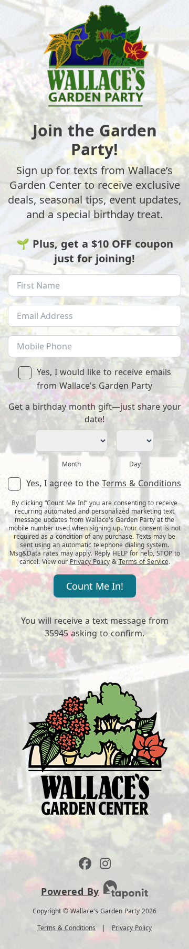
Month (71, 464)
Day (135, 464)
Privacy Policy (90, 561)
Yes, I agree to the (103, 483)
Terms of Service (144, 561)
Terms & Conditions (141, 483)
